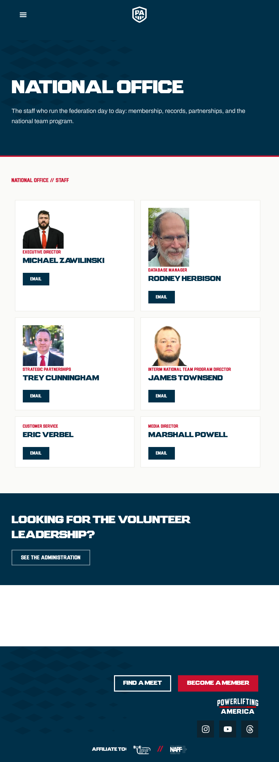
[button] (23, 14)
